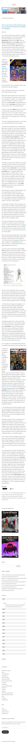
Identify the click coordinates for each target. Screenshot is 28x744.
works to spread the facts (4, 68)
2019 (3, 629)
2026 (3, 599)
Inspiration (4, 682)
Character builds (5, 673)
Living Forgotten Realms (7, 686)
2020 (3, 626)
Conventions (4, 675)
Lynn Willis (20, 496)
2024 (3, 612)
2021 (3, 623)
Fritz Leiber (12, 494)
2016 (3, 640)
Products (4, 689)
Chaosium (7, 494)
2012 (3, 654)
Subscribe (5, 732)
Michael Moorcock (6, 498)
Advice (3, 672)
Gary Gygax (17, 494)
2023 (3, 616)
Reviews (3, 691)
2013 (3, 650)
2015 (3, 643)
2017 (3, 636)
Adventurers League (6, 670)
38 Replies (4, 32)
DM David (4, 659)
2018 (3, 633)
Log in (3, 708)
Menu (14, 4)
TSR (24, 498)
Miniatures (4, 687)
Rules (3, 696)
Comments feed (5, 711)
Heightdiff (4, 588)
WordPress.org (5, 713)
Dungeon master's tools (7, 680)
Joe (2, 585)
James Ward (15, 496)
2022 (3, 619)
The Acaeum (12, 441)
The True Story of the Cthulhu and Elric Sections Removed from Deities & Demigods (14, 26)
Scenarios (4, 698)
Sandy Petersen (13, 498)
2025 (3, 609)
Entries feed (4, 710)
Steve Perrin (20, 498)
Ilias (2, 581)
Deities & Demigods (6, 37)
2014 (3, 647)
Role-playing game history (18, 492)
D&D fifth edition (5, 677)
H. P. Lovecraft (9, 496)
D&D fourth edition (6, 679)
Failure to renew (21, 145)
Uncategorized (5, 699)
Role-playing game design (7, 692)
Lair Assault (4, 684)
